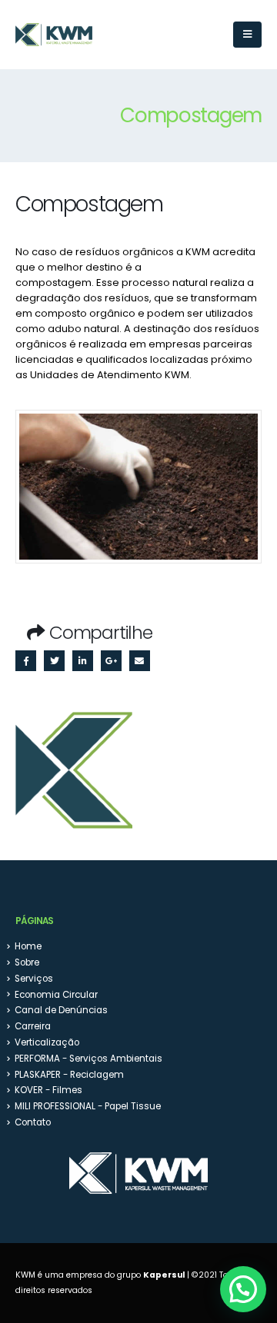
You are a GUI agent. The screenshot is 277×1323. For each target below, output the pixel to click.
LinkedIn (82, 660)
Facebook (25, 660)
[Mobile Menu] (247, 35)
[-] (53, 35)
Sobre (27, 962)
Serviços (34, 978)
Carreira (33, 1026)
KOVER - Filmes (48, 1090)
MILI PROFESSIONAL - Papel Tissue (88, 1106)
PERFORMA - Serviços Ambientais (88, 1058)
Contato (33, 1122)
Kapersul (164, 1275)
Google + (111, 660)
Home (28, 946)
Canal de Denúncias (61, 1010)
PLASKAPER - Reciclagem (69, 1075)
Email (139, 660)
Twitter (54, 660)
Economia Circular (56, 995)
